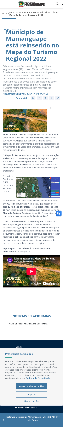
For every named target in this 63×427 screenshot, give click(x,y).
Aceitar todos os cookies (31, 386)
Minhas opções (31, 401)
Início (4, 13)
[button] (58, 4)
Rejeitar (32, 394)
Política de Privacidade (27, 407)
